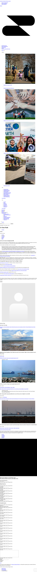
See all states (3, 208)
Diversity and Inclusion (7, 217)
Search (1, 223)
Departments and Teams (7, 214)
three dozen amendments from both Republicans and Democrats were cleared (13, 251)
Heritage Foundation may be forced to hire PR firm (7, 267)
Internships (5, 216)
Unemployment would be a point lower (5, 275)
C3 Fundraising (2, 491)
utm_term (1, 521)
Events (3, 210)
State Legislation (6, 194)
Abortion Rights (6, 189)
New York (5, 205)
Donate (1, 5)
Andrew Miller (12, 387)
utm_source (1, 510)
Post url (1, 508)
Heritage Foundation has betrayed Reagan (9, 265)
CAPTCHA (1, 560)
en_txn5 (1, 534)
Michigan (5, 203)
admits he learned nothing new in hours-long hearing (19, 270)
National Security (4, 45)
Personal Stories (4, 212)
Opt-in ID (1, 558)
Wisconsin (5, 206)
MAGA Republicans (5, 46)
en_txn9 (1, 544)
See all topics (4, 198)
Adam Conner (2, 356)
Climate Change (6, 191)
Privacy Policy (4, 569)
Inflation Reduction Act (7, 193)
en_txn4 (1, 531)
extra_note (1, 549)
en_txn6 (1, 536)
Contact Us (5, 219)
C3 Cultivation (2, 494)
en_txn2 (1, 526)
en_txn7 (1, 539)
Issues (3, 50)
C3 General (1, 486)
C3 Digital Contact (2, 499)
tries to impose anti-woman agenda (9, 273)
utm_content (2, 518)
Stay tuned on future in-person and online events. (9, 478)
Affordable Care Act (6, 190)
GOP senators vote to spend (4, 262)
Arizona (5, 201)
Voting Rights (4, 47)
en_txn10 (1, 547)
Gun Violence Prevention (7, 192)
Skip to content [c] (4, 3)
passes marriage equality (8, 264)
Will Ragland (5, 397)
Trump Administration (7, 196)
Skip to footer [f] (4, 4)
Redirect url (1, 505)
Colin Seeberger (2, 387)
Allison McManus (7, 387)
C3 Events (1, 489)
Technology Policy (6, 195)
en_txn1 (1, 523)
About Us (3, 213)
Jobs (4, 215)
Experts (3, 209)
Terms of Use (4, 568)
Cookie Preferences (4, 570)
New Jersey (5, 204)
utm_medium (2, 513)
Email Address (3, 480)
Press (2, 211)
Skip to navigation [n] (5, 2)
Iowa (4, 202)
